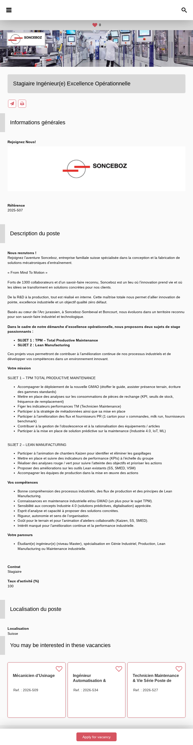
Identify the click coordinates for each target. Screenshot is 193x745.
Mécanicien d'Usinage (34, 675)
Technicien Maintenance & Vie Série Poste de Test (156, 680)
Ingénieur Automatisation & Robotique (89, 680)
